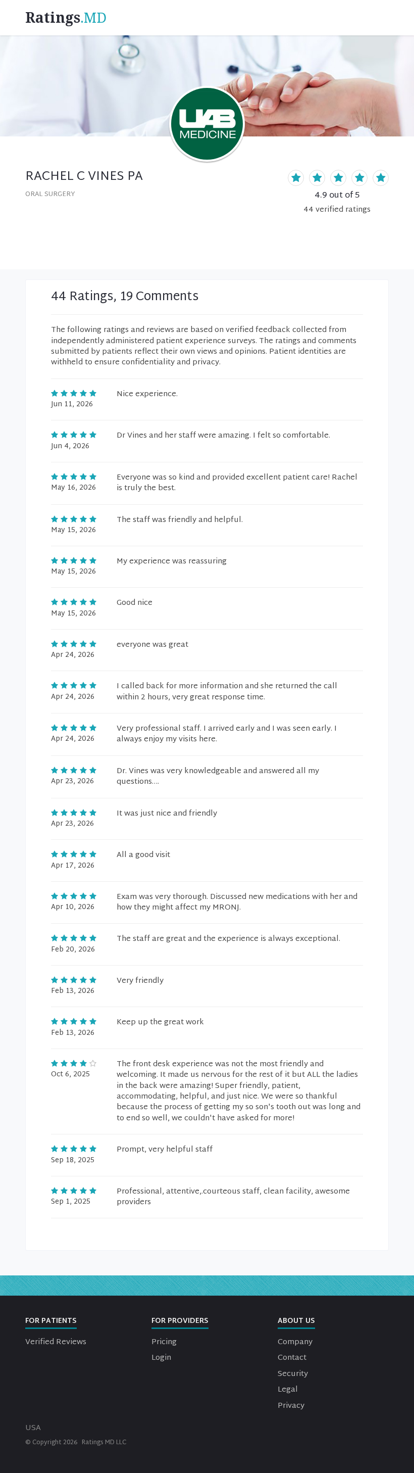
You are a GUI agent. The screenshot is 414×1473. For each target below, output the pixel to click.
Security (293, 1374)
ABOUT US (296, 1321)
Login (161, 1358)
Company (295, 1342)
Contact (292, 1358)
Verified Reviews (55, 1342)
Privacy (291, 1406)
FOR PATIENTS (51, 1321)
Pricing (164, 1342)
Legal (288, 1390)
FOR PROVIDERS (180, 1321)
